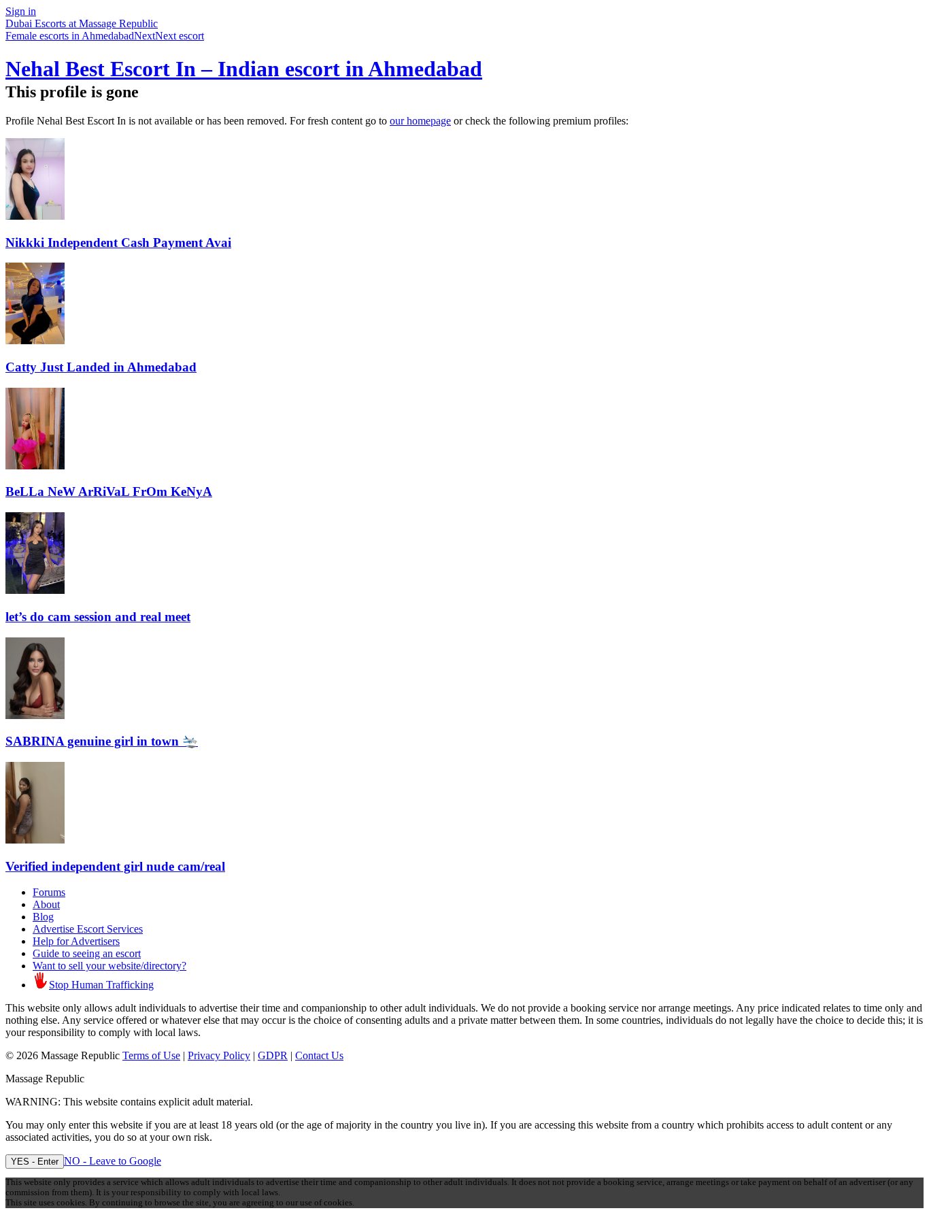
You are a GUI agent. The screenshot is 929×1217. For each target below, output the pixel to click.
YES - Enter (34, 1161)
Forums (49, 892)
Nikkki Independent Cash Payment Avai (118, 242)
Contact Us (319, 1055)
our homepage (420, 121)
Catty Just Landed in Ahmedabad (101, 367)
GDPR (273, 1055)
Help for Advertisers (76, 941)
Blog (43, 916)
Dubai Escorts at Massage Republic (81, 23)
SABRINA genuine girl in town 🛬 (101, 741)
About (46, 904)
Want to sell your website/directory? (109, 965)
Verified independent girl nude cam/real (115, 866)
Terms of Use (151, 1055)
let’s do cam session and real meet (97, 617)
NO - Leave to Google (112, 1161)
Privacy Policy (219, 1055)
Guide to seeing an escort (87, 953)
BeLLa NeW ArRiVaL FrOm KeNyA (108, 491)
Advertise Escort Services (88, 929)
